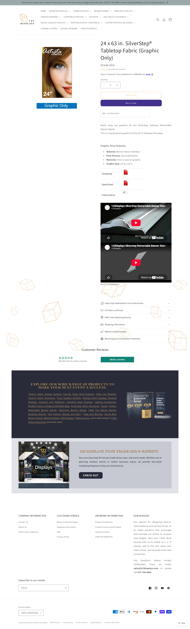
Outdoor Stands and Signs (67, 414)
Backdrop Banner (37, 414)
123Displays (28, 623)
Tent (49, 414)
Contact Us (23, 522)
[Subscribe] (65, 588)
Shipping (104, 69)
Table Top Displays (106, 394)
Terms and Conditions (28, 532)
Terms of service (82, 622)
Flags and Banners (93, 414)
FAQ (58, 532)
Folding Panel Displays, (95, 398)
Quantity (104, 79)
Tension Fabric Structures (41, 398)
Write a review (117, 359)
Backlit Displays (52, 418)
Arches (112, 406)
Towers (104, 406)
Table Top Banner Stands (102, 410)
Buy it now (131, 103)
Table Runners (82, 418)
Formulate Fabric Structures (85, 406)
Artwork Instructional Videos (108, 527)
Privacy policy (68, 622)
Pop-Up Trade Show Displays (78, 394)
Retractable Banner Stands (42, 410)
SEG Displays (67, 418)
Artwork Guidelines (104, 522)
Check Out (90, 475)
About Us (22, 527)
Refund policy (55, 622)
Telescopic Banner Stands (72, 410)
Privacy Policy (63, 537)
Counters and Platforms (50, 402)
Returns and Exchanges (67, 522)
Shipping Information (66, 527)
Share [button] (106, 293)
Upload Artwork (102, 532)
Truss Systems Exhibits (69, 398)
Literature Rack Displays (79, 402)
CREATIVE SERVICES (103, 537)
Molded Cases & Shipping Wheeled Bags (49, 406)
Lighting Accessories (105, 402)
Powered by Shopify (40, 623)
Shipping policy (96, 622)
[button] (60, 11)
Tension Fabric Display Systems (44, 394)
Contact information (112, 622)
